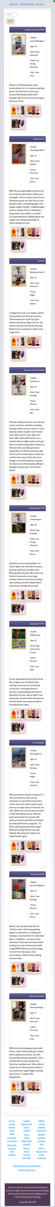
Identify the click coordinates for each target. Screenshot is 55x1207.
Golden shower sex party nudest (26, 1126)
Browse (39, 4)
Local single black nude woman (26, 1139)
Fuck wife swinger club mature (11, 1150)
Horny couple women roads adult (11, 1127)
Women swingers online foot (27, 1166)
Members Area (27, 4)
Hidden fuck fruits (26, 1170)
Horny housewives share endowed (41, 1153)
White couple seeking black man (41, 1126)
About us (14, 4)
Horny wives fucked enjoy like (26, 1153)
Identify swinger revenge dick (42, 1139)
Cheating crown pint (12, 1139)
